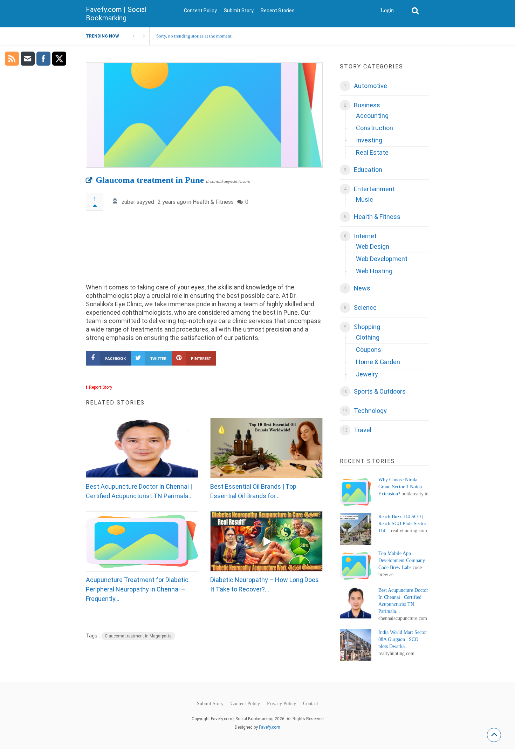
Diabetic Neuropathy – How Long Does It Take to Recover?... (264, 584)
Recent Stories (278, 10)
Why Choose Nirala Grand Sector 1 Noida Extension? (400, 486)
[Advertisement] (204, 250)
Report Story (100, 387)
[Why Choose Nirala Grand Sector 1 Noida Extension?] (355, 492)
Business (367, 105)
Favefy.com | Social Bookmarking (116, 13)
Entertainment (374, 189)
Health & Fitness (213, 202)
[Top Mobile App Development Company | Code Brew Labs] (355, 566)
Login (387, 10)
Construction (374, 128)
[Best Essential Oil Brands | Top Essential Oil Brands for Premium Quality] (266, 448)
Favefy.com (269, 727)
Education (368, 169)
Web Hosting (374, 271)
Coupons (368, 349)
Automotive (370, 85)
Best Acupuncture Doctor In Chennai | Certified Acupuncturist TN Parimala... (139, 491)
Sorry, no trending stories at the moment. (194, 36)
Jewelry (367, 374)
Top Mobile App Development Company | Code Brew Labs (402, 560)
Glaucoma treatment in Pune (150, 180)
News (362, 288)
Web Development (381, 258)
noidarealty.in (414, 493)
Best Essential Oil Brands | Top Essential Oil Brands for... (253, 491)
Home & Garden (378, 362)
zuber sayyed (138, 202)
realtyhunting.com (409, 530)
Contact (310, 703)
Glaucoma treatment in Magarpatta (138, 636)
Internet (365, 236)
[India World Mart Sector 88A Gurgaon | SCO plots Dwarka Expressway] (355, 645)
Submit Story (239, 10)
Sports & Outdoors (380, 391)
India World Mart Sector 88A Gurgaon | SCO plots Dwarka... (402, 639)
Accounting (372, 115)
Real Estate (372, 152)
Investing (369, 140)
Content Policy (200, 10)
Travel (362, 430)
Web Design (372, 246)
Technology (370, 410)
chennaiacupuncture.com (402, 618)
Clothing (367, 337)
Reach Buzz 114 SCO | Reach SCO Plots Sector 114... (402, 523)
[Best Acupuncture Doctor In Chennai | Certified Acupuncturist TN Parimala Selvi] (142, 448)
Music (364, 199)
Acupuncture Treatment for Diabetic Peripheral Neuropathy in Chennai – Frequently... (137, 589)
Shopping (367, 326)
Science (365, 307)
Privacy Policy (281, 703)
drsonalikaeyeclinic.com (228, 181)
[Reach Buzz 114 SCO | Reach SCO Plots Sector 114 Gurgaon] (355, 529)
